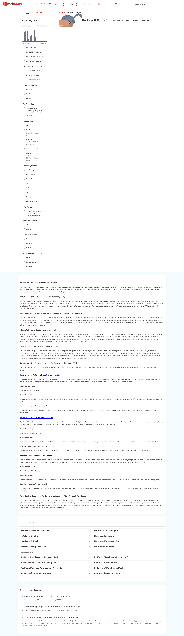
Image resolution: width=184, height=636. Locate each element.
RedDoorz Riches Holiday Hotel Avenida (36, 418)
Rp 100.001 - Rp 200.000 (34, 52)
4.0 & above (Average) (33, 80)
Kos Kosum (29, 266)
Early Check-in (30, 248)
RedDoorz (29, 130)
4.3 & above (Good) (32, 75)
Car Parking (30, 170)
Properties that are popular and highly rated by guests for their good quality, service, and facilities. (34, 111)
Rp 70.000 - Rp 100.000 (34, 47)
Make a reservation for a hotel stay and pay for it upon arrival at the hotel (34, 213)
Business (29, 89)
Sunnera (29, 153)
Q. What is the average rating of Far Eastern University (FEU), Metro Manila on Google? (51, 607)
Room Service (30, 174)
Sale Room (29, 229)
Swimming (29, 188)
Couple (28, 98)
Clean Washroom (31, 201)
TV (27, 183)
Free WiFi (29, 179)
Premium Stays (31, 262)
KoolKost (29, 139)
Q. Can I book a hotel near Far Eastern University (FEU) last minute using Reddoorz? (51, 617)
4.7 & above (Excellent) (33, 71)
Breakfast (29, 243)
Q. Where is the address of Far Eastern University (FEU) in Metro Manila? (47, 596)
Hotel (28, 257)
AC (27, 192)
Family (28, 94)
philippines (61, 12)
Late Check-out (31, 239)
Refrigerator (30, 197)
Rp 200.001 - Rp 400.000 (34, 56)
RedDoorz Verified (32, 149)
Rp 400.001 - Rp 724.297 (34, 61)
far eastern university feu (75, 12)
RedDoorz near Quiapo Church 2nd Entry (37, 455)
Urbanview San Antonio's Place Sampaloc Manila (40, 375)
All (27, 125)
